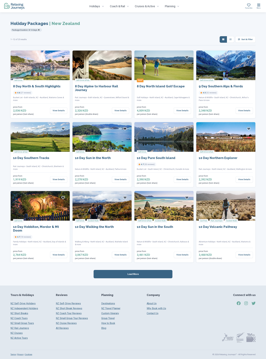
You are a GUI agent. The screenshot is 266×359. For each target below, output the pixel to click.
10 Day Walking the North (94, 227)
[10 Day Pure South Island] (163, 137)
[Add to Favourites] (63, 57)
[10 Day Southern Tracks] (40, 137)
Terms (13, 354)
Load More (133, 274)
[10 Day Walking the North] (102, 206)
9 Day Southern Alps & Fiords (221, 86)
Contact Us (152, 313)
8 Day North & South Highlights (36, 86)
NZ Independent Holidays (24, 308)
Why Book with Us (156, 308)
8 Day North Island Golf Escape (161, 86)
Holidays (94, 6)
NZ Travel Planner (110, 308)
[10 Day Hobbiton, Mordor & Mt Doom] (40, 206)
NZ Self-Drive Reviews (68, 303)
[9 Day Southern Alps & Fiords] (225, 65)
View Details (59, 110)
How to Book (108, 323)
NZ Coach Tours (19, 318)
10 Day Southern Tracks (31, 158)
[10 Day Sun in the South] (163, 206)
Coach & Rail (117, 6)
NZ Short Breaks (19, 313)
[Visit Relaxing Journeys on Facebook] (239, 303)
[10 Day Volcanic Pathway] (225, 206)
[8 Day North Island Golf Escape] (163, 65)
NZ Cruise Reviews (66, 323)
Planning (170, 6)
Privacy (20, 354)
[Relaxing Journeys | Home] (14, 6)
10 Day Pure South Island (156, 158)
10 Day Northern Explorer (218, 158)
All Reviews (62, 328)
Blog (103, 328)
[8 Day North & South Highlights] (40, 65)
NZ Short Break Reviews (69, 308)
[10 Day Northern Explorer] (225, 137)
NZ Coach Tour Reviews (69, 313)
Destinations (108, 303)
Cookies (28, 354)
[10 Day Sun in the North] (102, 137)
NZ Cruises (16, 333)
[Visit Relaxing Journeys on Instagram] (246, 303)
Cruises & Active (145, 6)
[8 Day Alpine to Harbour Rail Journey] (102, 65)
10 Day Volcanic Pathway (218, 227)
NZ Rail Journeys (19, 328)
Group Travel (108, 318)
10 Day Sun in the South (155, 227)
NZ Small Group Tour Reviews (72, 318)
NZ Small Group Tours (22, 323)
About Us (152, 303)
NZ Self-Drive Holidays (23, 303)
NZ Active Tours (19, 338)
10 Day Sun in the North (93, 158)
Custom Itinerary (110, 313)
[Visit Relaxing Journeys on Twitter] (254, 303)
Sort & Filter (247, 39)
